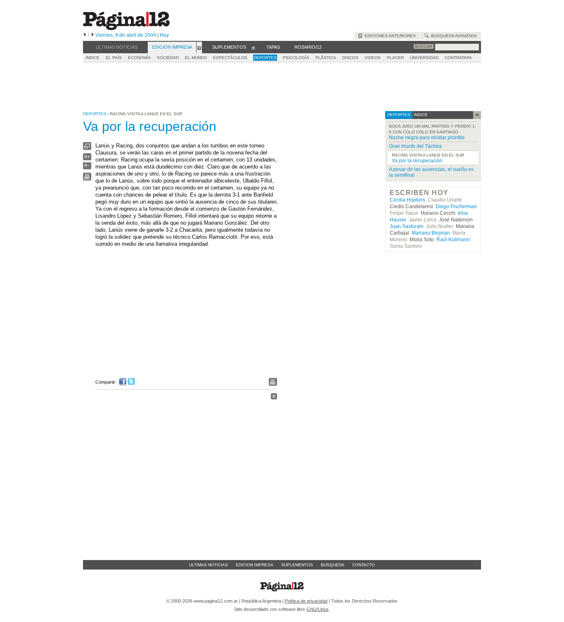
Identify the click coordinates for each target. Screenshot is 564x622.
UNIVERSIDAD (424, 57)
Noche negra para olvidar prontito (426, 137)
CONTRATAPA (458, 57)
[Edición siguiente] (92, 35)
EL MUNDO (196, 57)
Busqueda (332, 565)
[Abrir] (199, 47)
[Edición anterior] (84, 35)
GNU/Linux (317, 609)
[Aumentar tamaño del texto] (87, 159)
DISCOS (350, 57)
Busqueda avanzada (453, 35)
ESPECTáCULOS (230, 57)
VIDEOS (373, 57)
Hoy (164, 35)
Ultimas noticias (208, 565)
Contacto (363, 565)
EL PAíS (114, 57)
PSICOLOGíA (296, 57)
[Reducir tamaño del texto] (87, 167)
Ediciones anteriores (389, 35)
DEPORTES (265, 57)
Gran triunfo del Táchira (415, 146)
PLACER (395, 57)
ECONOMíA (139, 57)
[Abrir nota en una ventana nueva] (87, 148)
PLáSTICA (325, 57)
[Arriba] (274, 397)
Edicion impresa (254, 565)
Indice (92, 57)
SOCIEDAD (168, 57)
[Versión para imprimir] (87, 179)
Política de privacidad (306, 600)
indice (420, 114)
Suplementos (297, 565)
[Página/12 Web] (126, 28)
